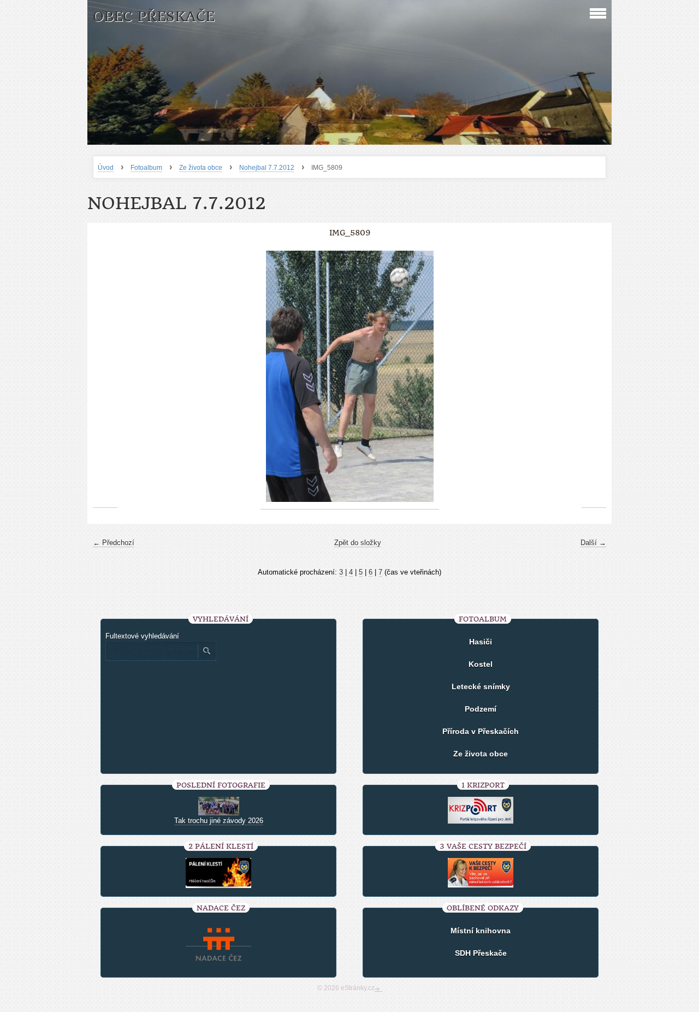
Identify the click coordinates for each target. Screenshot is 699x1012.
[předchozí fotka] (105, 376)
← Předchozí (113, 542)
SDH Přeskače (481, 953)
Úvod (106, 167)
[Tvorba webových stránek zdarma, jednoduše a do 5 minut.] (378, 989)
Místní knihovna (481, 930)
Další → (593, 542)
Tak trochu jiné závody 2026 (218, 820)
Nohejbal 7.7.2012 (266, 167)
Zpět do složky (357, 542)
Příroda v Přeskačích (480, 731)
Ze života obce (200, 167)
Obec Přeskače (154, 16)
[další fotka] (594, 376)
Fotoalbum (146, 167)
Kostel (481, 664)
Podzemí (480, 709)
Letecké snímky (481, 686)
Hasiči (480, 641)
